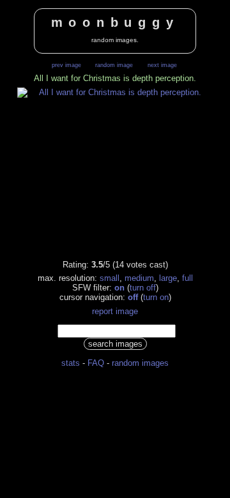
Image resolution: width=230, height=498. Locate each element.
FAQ (96, 363)
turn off (143, 287)
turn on (156, 297)
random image (114, 65)
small (109, 278)
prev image (66, 65)
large (168, 278)
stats (70, 363)
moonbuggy (115, 22)
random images (140, 363)
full (187, 278)
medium (139, 278)
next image (162, 65)
